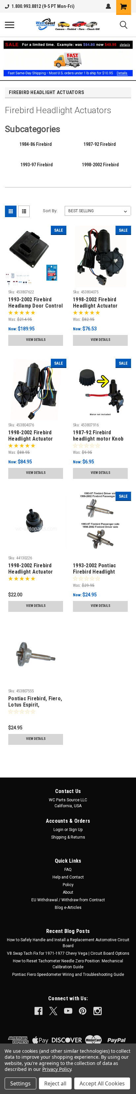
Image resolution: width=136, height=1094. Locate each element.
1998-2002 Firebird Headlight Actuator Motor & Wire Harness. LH (99, 303)
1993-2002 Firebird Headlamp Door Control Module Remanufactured (35, 303)
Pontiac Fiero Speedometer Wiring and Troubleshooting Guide (68, 974)
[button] (68, 58)
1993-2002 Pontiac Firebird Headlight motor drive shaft (94, 569)
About (68, 892)
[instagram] (97, 1011)
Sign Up (76, 829)
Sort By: (50, 210)
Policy (68, 884)
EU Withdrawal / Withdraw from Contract (68, 900)
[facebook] (38, 1011)
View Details (36, 340)
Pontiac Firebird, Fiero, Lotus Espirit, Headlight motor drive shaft (35, 702)
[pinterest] (83, 1011)
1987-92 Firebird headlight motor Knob (98, 435)
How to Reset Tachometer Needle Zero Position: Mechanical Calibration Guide (68, 964)
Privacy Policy (56, 1069)
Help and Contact (68, 877)
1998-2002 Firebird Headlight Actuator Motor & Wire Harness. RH (34, 436)
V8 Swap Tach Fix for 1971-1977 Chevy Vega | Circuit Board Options (68, 953)
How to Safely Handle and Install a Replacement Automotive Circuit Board (68, 943)
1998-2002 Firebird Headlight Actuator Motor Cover (30, 569)
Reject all (55, 1083)
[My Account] (108, 6)
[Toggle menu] (9, 24)
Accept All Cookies (102, 1083)
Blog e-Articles (68, 907)
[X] (53, 1011)
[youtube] (68, 1011)
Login (58, 829)
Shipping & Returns (68, 837)
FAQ (68, 869)
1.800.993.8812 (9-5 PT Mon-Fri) (43, 6)
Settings (20, 1083)
